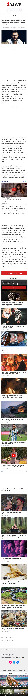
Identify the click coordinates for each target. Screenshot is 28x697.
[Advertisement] (14, 64)
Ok (14, 287)
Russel (23, 27)
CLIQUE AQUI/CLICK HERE (18, 657)
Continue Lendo (12, 273)
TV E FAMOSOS (9, 638)
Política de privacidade (11, 649)
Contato (3, 649)
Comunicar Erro (13, 278)
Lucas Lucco (8, 640)
